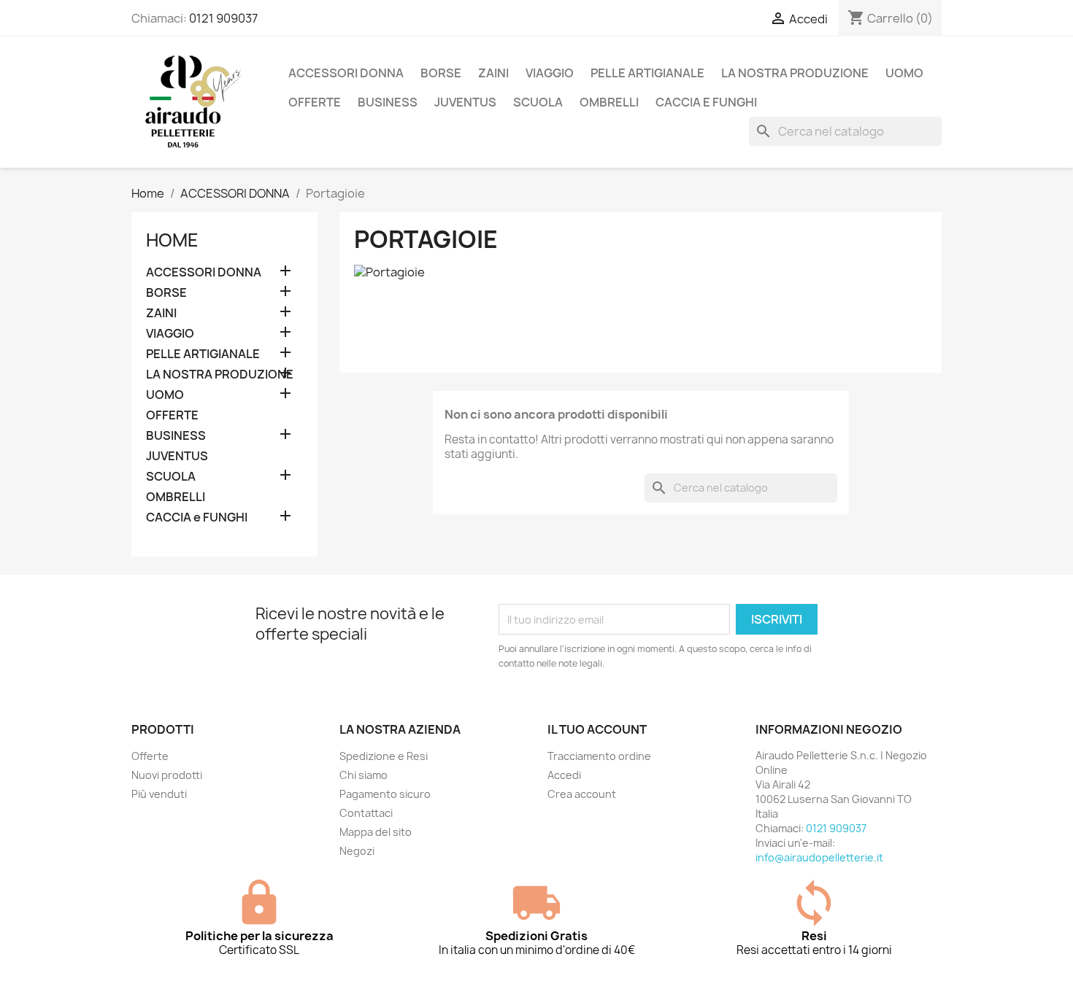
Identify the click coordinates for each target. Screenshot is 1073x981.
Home (172, 240)
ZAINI (493, 73)
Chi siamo (363, 775)
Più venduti (159, 794)
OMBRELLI (609, 102)
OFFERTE (314, 102)
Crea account (581, 794)
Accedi (564, 775)
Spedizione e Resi (383, 756)
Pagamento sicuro (385, 794)
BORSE (440, 73)
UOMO (904, 73)
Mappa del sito (375, 832)
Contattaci (366, 813)
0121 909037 (223, 18)
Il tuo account (597, 729)
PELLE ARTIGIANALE (647, 73)
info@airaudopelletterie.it (819, 857)
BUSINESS (388, 102)
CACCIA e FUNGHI (706, 102)
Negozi (356, 851)
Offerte (150, 756)
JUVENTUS (465, 102)
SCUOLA (538, 102)
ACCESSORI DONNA (346, 73)
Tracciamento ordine (599, 756)
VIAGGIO (550, 73)
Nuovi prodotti (166, 775)
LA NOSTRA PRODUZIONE (795, 73)
